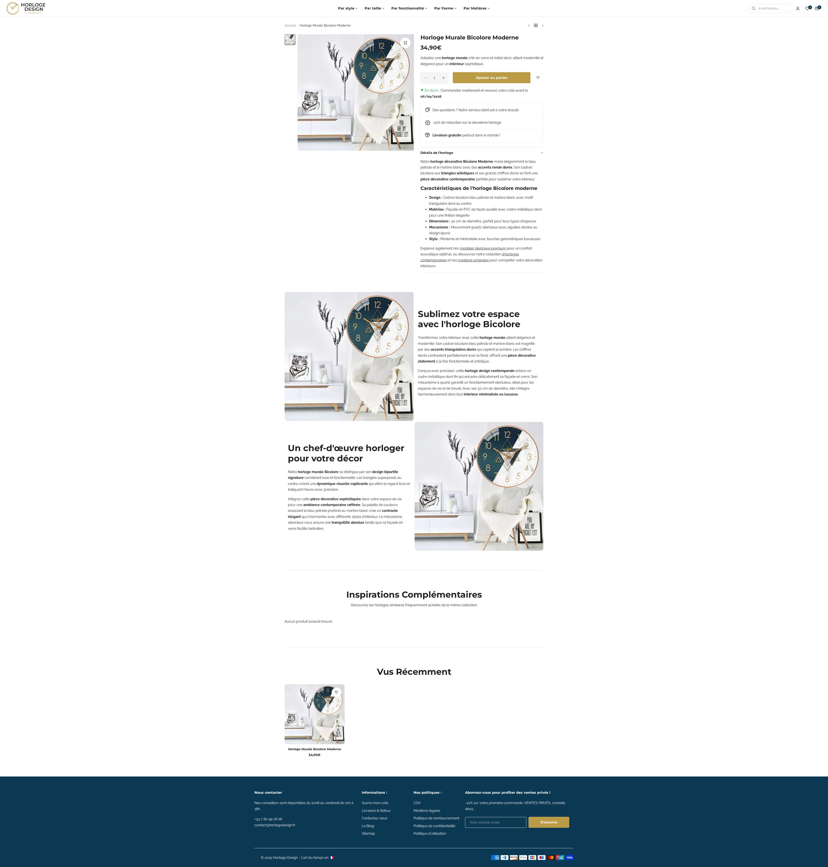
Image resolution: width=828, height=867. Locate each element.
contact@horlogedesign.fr (274, 825)
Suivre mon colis (375, 803)
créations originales (473, 260)
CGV (417, 803)
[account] (798, 8)
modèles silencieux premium (483, 248)
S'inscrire (549, 822)
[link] (349, 356)
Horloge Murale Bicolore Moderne (314, 749)
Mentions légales (427, 811)
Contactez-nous (374, 818)
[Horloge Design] (25, 8)
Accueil (290, 25)
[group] (356, 92)
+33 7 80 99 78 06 (268, 819)
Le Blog (368, 826)
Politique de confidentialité (434, 826)
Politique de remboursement (436, 818)
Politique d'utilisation (430, 833)
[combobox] (769, 8)
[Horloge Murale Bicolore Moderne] (315, 714)
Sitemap (368, 833)
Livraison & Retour (376, 811)
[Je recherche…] (753, 8)
